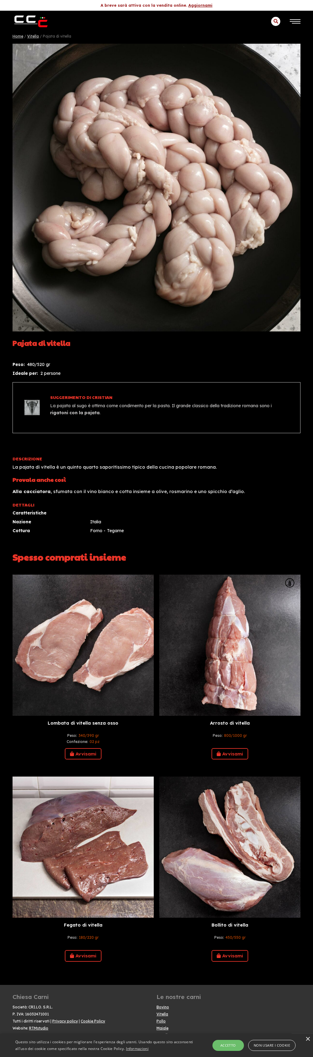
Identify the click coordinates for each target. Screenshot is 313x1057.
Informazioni (137, 1048)
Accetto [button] (228, 1045)
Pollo (161, 1021)
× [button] (307, 1039)
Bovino (162, 1007)
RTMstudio (38, 1028)
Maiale (162, 1028)
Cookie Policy (93, 1021)
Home (18, 36)
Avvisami (85, 754)
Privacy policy (65, 1021)
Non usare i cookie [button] (272, 1045)
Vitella (33, 36)
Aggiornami (200, 5)
